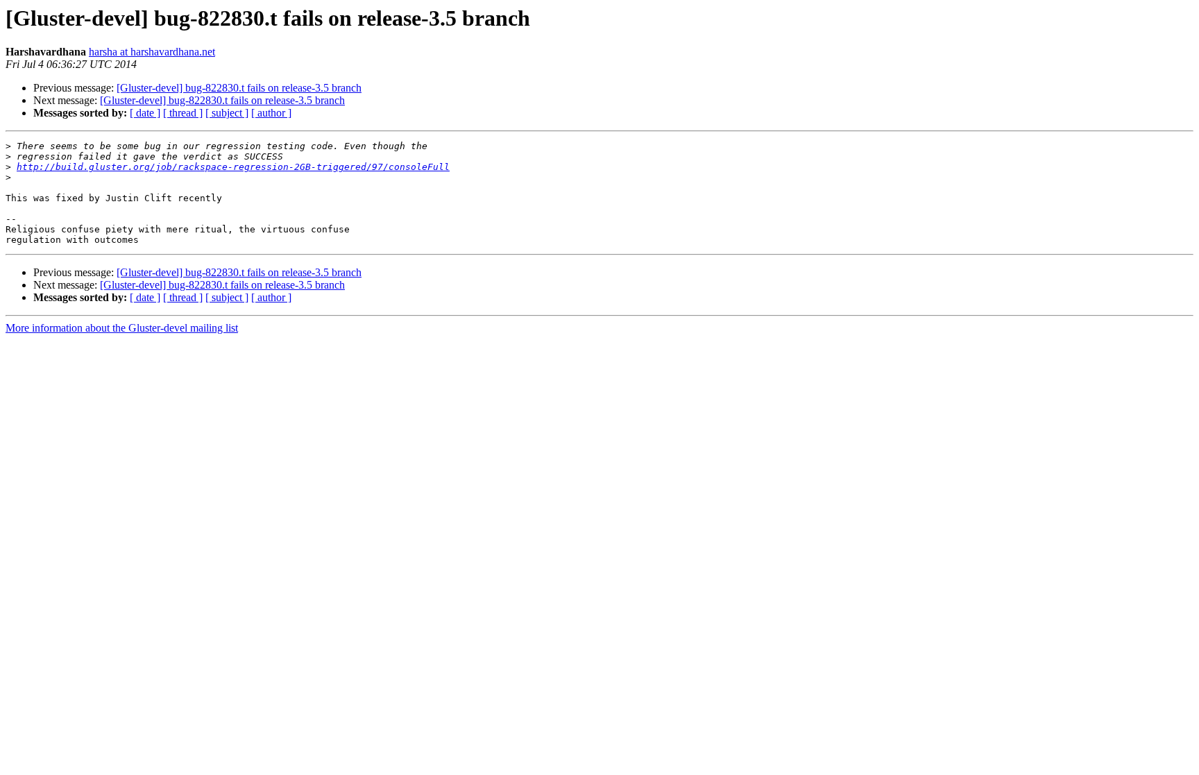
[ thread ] (183, 113)
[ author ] (271, 113)
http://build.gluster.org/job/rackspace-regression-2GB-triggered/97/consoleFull (233, 167)
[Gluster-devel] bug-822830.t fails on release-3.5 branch (239, 88)
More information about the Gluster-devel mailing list (122, 328)
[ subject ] (226, 113)
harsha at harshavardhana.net (152, 52)
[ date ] (145, 113)
